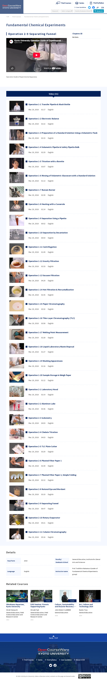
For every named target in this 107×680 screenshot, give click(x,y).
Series (40, 660)
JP (97, 7)
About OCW (80, 660)
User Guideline (66, 660)
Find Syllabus (52, 660)
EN (102, 7)
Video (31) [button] (53, 93)
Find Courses (29, 660)
